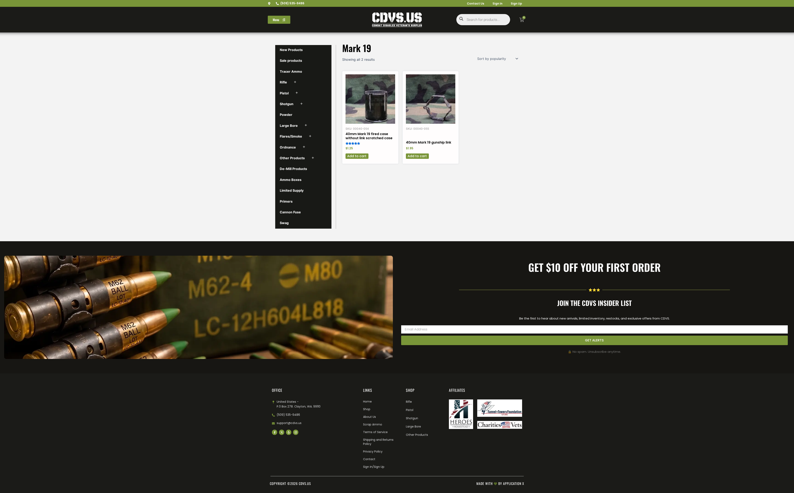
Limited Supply (292, 190)
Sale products (291, 60)
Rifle (283, 82)
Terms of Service (375, 432)
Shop (366, 409)
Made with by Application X (500, 483)
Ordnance (288, 147)
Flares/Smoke (291, 136)
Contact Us (475, 3)
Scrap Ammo (372, 424)
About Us (369, 417)
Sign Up (516, 3)
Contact (369, 459)
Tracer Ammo (291, 71)
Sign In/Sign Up (373, 467)
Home (367, 401)
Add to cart (356, 156)
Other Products (292, 158)
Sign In (497, 3)
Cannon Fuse (290, 212)
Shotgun (286, 104)
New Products (291, 50)
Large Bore (289, 126)
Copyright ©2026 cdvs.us (290, 483)
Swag (284, 223)
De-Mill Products (293, 169)
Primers (286, 201)
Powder (286, 115)
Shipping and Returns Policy (378, 442)
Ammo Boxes (290, 180)
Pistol (284, 93)
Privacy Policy (373, 451)
